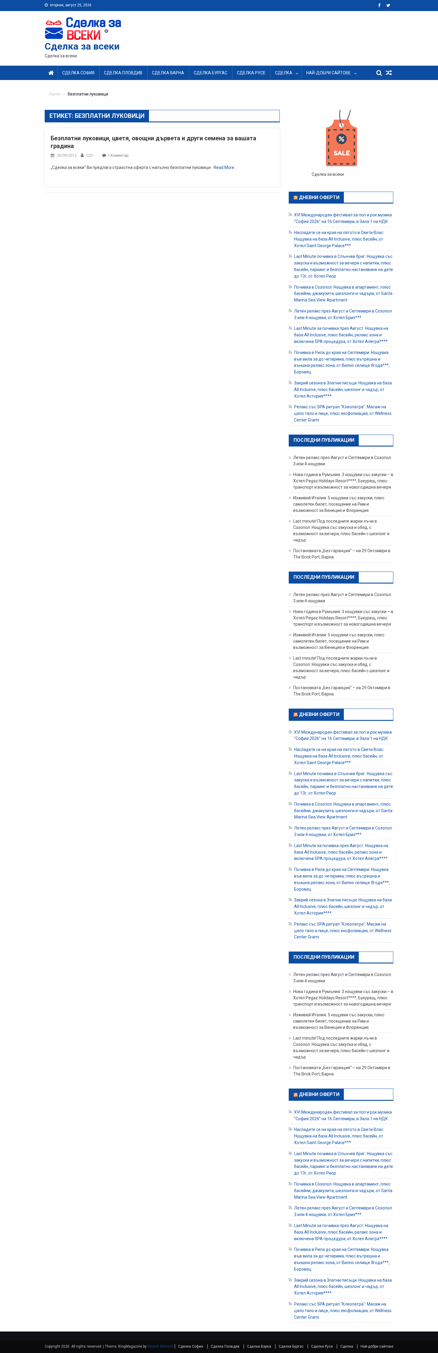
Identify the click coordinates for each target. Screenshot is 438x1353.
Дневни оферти (319, 197)
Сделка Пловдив (123, 72)
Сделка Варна (168, 72)
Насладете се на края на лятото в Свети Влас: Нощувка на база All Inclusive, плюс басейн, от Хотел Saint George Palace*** (339, 239)
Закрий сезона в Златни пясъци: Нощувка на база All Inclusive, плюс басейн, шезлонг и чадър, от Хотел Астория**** (343, 389)
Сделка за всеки (82, 46)
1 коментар (118, 155)
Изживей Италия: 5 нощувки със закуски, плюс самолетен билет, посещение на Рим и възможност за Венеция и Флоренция (338, 504)
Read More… (225, 167)
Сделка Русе (251, 72)
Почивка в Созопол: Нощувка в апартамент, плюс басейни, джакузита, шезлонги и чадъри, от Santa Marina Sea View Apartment (343, 293)
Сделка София (78, 72)
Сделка (283, 72)
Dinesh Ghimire (160, 1346)
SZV (89, 155)
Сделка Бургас (210, 72)
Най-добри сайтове (328, 72)
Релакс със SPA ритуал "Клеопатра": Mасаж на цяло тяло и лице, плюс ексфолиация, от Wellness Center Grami (343, 413)
